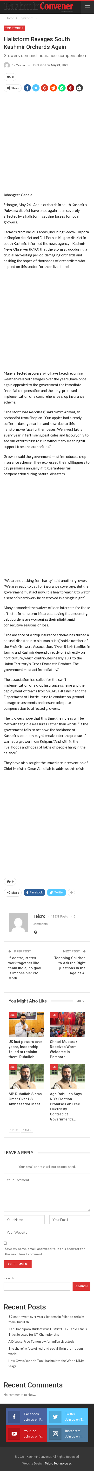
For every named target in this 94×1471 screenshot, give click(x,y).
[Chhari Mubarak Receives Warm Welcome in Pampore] (67, 1024)
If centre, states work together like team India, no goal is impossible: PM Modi (24, 968)
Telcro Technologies (58, 1463)
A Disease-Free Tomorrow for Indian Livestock (41, 1341)
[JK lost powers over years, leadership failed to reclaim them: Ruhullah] (26, 1024)
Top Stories (14, 28)
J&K (12, 1015)
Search (9, 1278)
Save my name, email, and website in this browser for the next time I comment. (45, 1251)
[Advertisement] (47, 142)
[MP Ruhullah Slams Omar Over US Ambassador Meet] (26, 1076)
